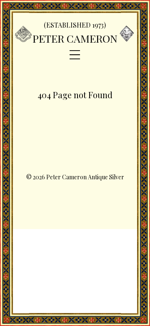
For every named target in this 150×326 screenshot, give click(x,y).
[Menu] (75, 55)
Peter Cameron (75, 38)
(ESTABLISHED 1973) (75, 24)
